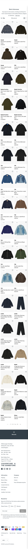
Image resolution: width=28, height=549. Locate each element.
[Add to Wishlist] (12, 22)
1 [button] (11, 436)
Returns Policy (4, 480)
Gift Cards (3, 489)
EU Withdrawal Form (4, 533)
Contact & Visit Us (5, 485)
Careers (15, 480)
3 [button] (14, 436)
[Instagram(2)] (10, 469)
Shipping (3, 477)
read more (17, 15)
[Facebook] (2, 469)
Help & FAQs (4, 482)
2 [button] (13, 436)
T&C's (2, 535)
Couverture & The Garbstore (9, 544)
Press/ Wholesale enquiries (20, 482)
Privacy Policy (6, 518)
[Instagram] (4, 469)
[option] (14, 433)
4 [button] (16, 436)
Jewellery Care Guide (5, 492)
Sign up (22, 511)
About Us (16, 477)
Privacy (24, 533)
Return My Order (12, 533)
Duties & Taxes (19, 533)
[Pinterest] (7, 469)
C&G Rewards (4, 487)
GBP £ (3, 540)
